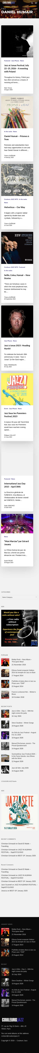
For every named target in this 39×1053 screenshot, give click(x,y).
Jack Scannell (6, 885)
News (22, 61)
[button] (36, 3)
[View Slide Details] (19, 628)
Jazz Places (15, 61)
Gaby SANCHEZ (9, 505)
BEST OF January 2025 (27, 856)
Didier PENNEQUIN (10, 365)
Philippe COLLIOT (10, 435)
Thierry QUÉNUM (9, 155)
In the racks (8, 131)
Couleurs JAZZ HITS (11, 199)
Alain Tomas (8, 88)
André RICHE (8, 560)
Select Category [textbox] (7, 597)
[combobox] (19, 597)
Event (6, 408)
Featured (7, 61)
